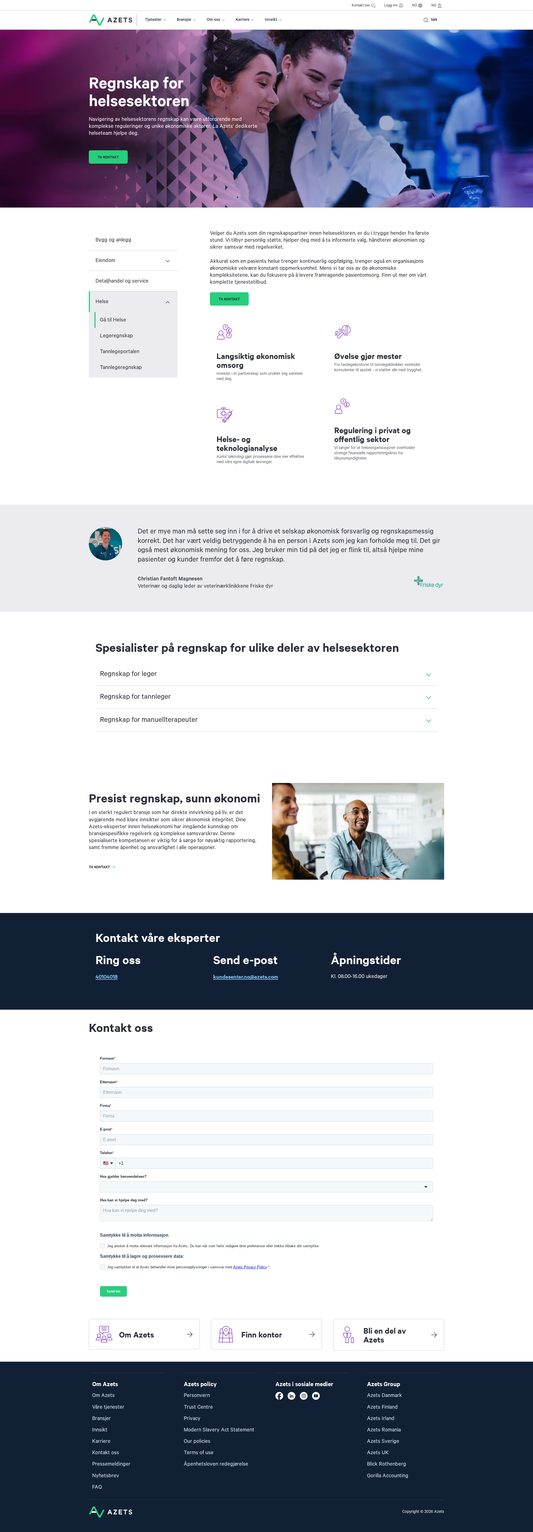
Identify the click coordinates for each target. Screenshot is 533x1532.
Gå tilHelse (113, 320)
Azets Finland (382, 1407)
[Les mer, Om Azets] (189, 1334)
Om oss (213, 20)
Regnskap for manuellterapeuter (149, 720)
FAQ (97, 1487)
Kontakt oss (361, 5)
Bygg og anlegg (113, 240)
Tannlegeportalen (119, 352)
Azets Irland (380, 1418)
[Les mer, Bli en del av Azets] (434, 1334)
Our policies (197, 1441)
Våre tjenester (108, 1407)
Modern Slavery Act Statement (219, 1430)
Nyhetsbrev (105, 1476)
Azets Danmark (384, 1395)
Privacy (192, 1418)
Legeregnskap (116, 336)
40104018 (106, 976)
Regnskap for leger (128, 674)
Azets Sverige (383, 1441)
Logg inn (391, 5)
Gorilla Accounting (387, 1476)
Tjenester (153, 20)
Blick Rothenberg (386, 1464)
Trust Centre (198, 1407)
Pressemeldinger (111, 1464)
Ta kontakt (108, 156)
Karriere (242, 20)
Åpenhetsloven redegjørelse (216, 1464)
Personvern (197, 1395)
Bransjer (184, 20)
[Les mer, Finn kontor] (311, 1334)
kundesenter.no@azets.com (245, 976)
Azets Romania (384, 1430)
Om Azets (103, 1395)
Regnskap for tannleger (135, 697)
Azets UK (378, 1453)
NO (414, 5)
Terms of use (198, 1453)
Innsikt (271, 20)
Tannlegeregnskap (121, 367)
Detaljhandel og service (122, 281)
